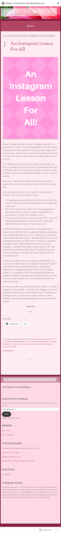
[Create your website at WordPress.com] (30, 3)
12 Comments (8, 350)
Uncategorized (8, 341)
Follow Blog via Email (15, 399)
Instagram (41, 339)
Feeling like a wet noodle (10, 452)
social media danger (10, 346)
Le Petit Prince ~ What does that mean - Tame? (18, 461)
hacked (34, 339)
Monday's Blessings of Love (11, 457)
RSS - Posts (6, 430)
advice (24, 341)
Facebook (38, 341)
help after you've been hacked (21, 344)
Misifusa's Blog (29, 12)
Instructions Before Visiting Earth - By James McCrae (20, 448)
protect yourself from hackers (43, 344)
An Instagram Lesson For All (31, 46)
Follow (6, 414)
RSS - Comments (8, 435)
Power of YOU (50, 339)
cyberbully (30, 341)
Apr (4, 43)
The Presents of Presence (16, 387)
